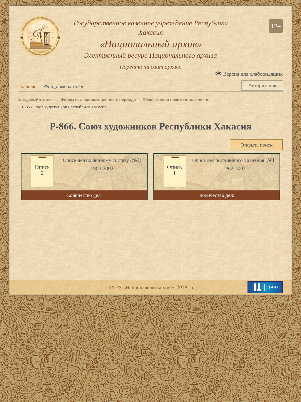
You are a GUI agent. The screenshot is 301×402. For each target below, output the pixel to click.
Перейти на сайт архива (151, 66)
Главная (26, 86)
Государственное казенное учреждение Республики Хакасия (150, 38)
